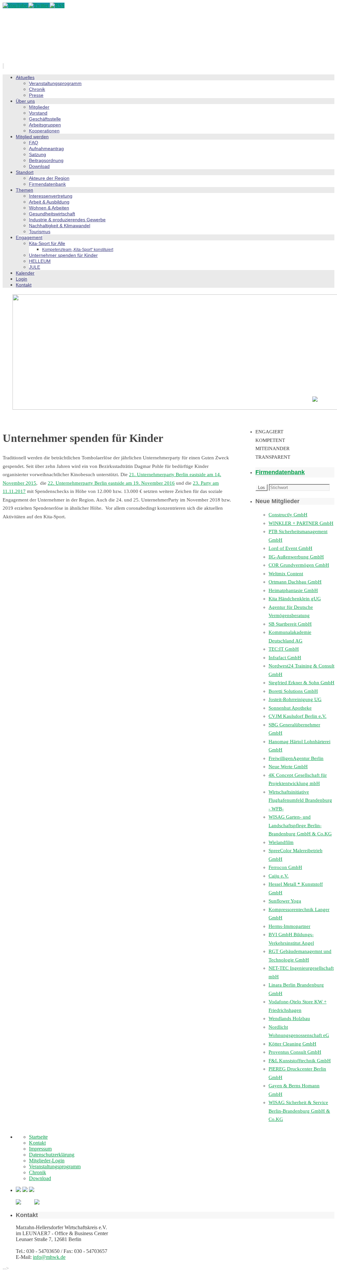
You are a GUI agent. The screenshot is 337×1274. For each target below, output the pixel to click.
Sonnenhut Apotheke (290, 708)
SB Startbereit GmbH (290, 624)
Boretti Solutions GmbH (293, 691)
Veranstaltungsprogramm (55, 1166)
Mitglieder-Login (47, 1160)
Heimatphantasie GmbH (293, 590)
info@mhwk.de (49, 1257)
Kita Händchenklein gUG (295, 598)
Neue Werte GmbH (288, 766)
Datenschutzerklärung (51, 1154)
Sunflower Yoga (285, 901)
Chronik (37, 1172)
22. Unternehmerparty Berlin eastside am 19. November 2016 (111, 483)
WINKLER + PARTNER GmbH (301, 523)
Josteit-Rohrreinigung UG (295, 699)
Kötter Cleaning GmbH (292, 1043)
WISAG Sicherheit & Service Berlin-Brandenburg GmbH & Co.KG (299, 1111)
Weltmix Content (286, 573)
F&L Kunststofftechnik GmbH (300, 1060)
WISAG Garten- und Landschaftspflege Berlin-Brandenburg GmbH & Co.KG (300, 825)
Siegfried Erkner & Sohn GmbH (301, 682)
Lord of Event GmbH (290, 548)
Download (40, 1178)
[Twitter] (39, 5)
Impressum (40, 1149)
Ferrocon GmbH (285, 867)
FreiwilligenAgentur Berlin (296, 758)
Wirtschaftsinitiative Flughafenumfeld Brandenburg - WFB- (300, 800)
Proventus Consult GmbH (295, 1052)
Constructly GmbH (288, 514)
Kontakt (37, 1143)
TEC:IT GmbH (284, 649)
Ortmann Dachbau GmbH (295, 581)
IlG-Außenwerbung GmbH (296, 556)
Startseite (38, 1137)
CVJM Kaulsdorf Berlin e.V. (297, 716)
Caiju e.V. (279, 876)
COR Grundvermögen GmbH (299, 565)
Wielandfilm (281, 842)
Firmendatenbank (280, 472)
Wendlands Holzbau (289, 1018)
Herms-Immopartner (289, 926)
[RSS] (57, 5)
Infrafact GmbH (285, 657)
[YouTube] (15, 5)
